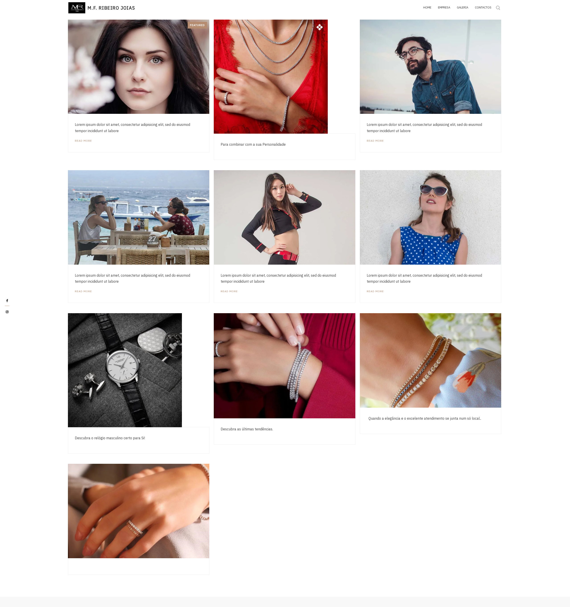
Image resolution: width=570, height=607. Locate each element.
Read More (83, 140)
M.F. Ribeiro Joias (111, 8)
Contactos (483, 7)
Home (427, 7)
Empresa (444, 7)
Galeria (462, 7)
